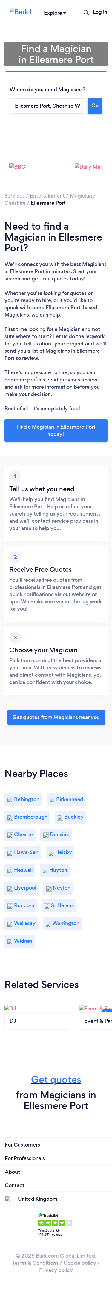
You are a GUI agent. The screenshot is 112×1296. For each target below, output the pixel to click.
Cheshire (15, 203)
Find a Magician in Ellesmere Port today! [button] (56, 430)
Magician (81, 195)
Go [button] (95, 105)
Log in (100, 12)
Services (14, 195)
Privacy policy (56, 1270)
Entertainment (47, 195)
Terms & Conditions (35, 1263)
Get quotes (56, 1079)
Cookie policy (80, 1263)
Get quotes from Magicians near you (56, 717)
